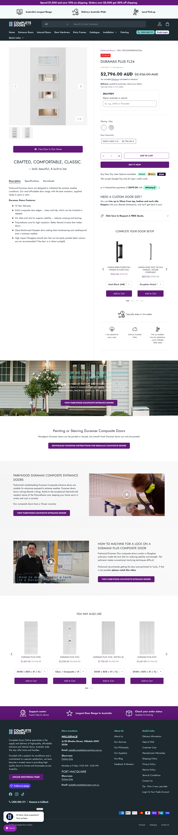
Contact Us (147, 780)
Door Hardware (62, 32)
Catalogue (95, 32)
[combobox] (94, 24)
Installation (108, 32)
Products (142, 825)
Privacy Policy (148, 764)
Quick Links (15, 37)
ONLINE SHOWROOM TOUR (26, 777)
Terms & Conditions (151, 775)
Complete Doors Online (23, 825)
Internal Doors (44, 32)
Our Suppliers (120, 753)
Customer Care (149, 747)
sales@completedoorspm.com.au (84, 784)
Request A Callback (39, 801)
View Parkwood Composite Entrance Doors (89, 402)
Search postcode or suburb (115, 98)
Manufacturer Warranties (153, 753)
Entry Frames (79, 32)
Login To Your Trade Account (155, 791)
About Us (118, 736)
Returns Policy (148, 769)
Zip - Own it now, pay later (154, 786)
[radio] (104, 127)
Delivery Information (151, 736)
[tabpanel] (48, 214)
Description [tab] (15, 181)
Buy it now (135, 164)
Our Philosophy (121, 747)
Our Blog (118, 758)
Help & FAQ (148, 742)
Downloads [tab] (48, 181)
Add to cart (146, 155)
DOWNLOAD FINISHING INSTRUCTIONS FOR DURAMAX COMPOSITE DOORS (89, 445)
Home (12, 32)
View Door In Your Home (50, 149)
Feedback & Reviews (124, 764)
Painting (125, 32)
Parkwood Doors (108, 50)
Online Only (67, 759)
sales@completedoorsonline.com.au (85, 750)
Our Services (120, 742)
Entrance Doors (26, 32)
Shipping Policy (149, 758)
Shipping (115, 79)
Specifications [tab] (32, 181)
